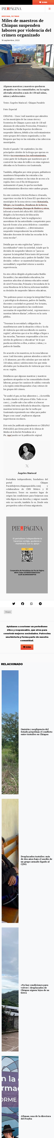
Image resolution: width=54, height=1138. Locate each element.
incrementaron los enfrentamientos (28, 155)
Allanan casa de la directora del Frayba (36, 1117)
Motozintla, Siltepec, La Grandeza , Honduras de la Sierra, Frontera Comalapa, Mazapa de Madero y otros (26, 205)
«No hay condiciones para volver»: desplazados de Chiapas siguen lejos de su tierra (35, 988)
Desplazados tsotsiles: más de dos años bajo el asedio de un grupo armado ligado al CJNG (36, 860)
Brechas (6, 16)
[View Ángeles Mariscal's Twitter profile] (27, 466)
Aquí (9, 435)
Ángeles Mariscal (27, 473)
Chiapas (8, 612)
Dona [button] (44, 2)
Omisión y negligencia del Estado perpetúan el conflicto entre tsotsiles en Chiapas (36, 732)
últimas (15, 16)
